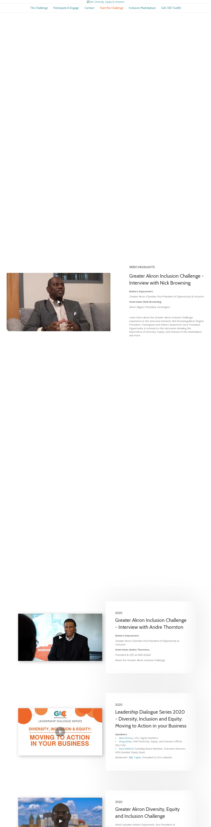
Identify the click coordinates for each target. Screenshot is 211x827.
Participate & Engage (66, 8)
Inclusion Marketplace (142, 8)
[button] (58, 302)
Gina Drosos (126, 738)
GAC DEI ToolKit (171, 8)
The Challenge (39, 8)
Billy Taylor (135, 757)
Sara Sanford (126, 748)
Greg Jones (125, 741)
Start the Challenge (111, 8)
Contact (89, 8)
